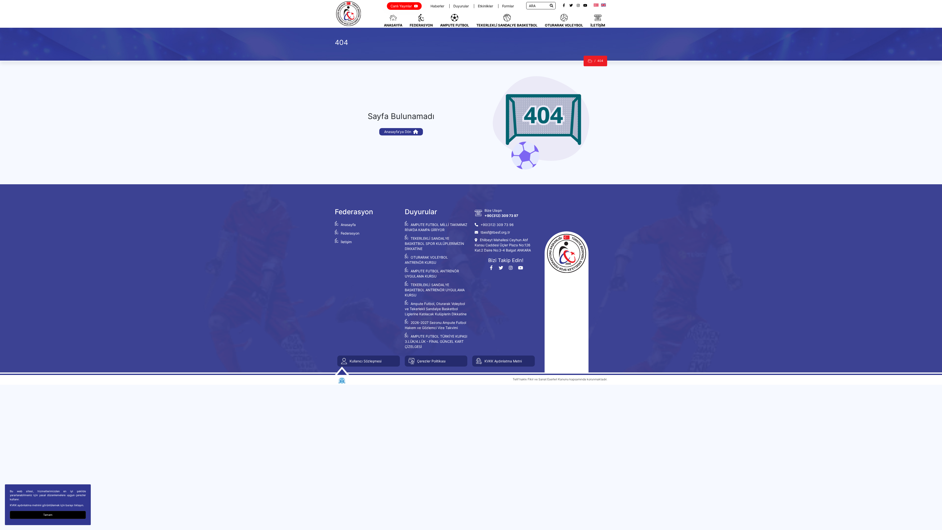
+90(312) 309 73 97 (501, 215)
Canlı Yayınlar (402, 6)
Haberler (438, 6)
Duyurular (461, 6)
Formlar (508, 6)
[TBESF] (590, 61)
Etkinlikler (486, 6)
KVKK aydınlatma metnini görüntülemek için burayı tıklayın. (47, 505)
